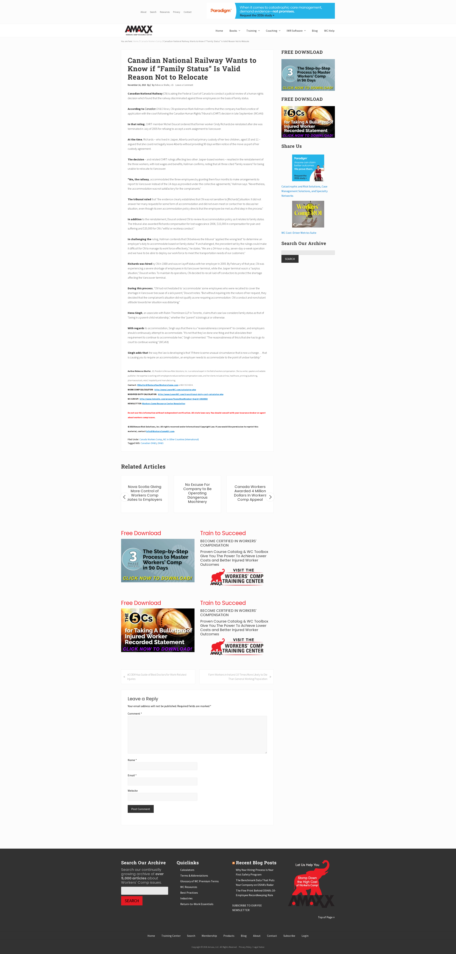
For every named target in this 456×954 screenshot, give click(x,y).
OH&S (160, 443)
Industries (186, 898)
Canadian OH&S (148, 443)
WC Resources (188, 887)
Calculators (187, 870)
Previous (124, 497)
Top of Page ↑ (326, 917)
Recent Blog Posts (256, 863)
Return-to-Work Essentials (196, 904)
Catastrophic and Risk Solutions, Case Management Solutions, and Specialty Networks (304, 191)
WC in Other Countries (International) (181, 439)
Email (132, 775)
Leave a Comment (184, 84)
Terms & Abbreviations (194, 875)
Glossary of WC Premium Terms (199, 881)
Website (133, 790)
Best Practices (189, 892)
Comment (135, 713)
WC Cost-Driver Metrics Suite (298, 232)
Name (132, 760)
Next (270, 497)
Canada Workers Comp (150, 439)
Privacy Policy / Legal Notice (251, 946)
